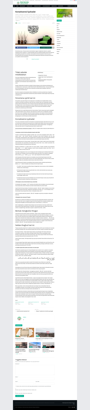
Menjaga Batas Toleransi (42, 75)
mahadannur (37, 407)
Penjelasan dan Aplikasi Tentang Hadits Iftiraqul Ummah (20, 351)
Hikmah (58, 29)
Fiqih (58, 27)
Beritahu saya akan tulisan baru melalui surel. (23, 393)
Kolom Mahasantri (60, 35)
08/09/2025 (20, 353)
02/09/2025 (34, 352)
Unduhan (58, 49)
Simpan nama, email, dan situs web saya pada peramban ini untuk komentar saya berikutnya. (33, 386)
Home (23, 0)
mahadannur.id (20, 407)
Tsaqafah (59, 43)
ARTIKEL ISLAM (32, 0)
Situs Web (37, 381)
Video (58, 53)
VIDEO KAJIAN (56, 0)
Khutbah (58, 33)
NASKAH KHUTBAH (38, 0)
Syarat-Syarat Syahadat (45, 302)
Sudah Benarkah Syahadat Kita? (33, 302)
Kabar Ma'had (59, 31)
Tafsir (58, 39)
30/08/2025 (47, 352)
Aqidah (19, 8)
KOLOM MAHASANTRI (45, 0)
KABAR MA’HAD (51, 0)
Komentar (17, 363)
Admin (24, 317)
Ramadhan (59, 37)
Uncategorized (60, 47)
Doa (57, 25)
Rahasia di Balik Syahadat (19, 302)
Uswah (58, 51)
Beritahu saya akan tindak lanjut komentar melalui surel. (25, 389)
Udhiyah (58, 45)
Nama (16, 376)
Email (16, 381)
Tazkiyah (58, 41)
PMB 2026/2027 (27, 0)
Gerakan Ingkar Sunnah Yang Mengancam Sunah (44, 338)
